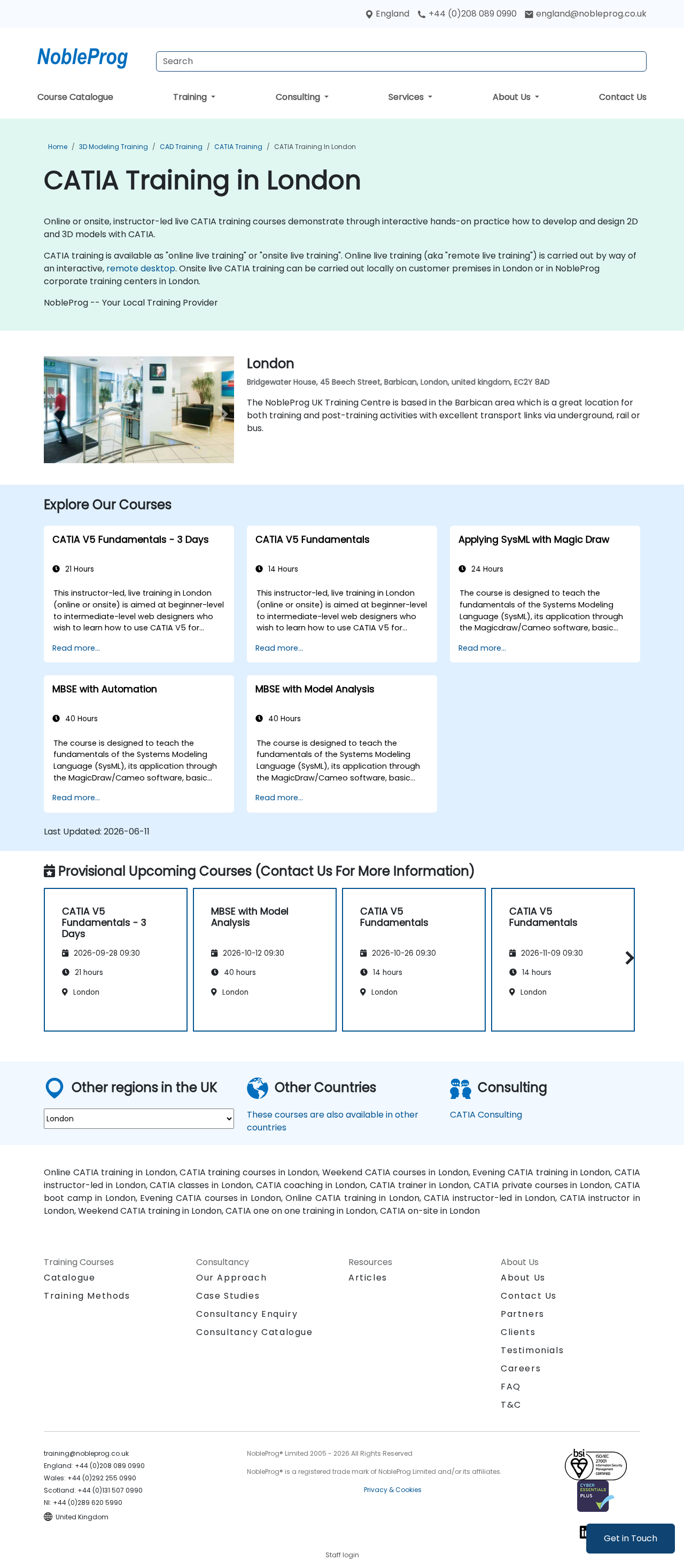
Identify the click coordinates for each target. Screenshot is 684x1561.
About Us (513, 97)
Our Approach (231, 1277)
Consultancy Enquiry (247, 1314)
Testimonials (532, 1350)
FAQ (511, 1386)
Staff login (342, 1554)
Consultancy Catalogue (254, 1332)
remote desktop (140, 268)
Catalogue (69, 1277)
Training (191, 97)
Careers (521, 1368)
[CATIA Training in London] (92, 56)
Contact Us (623, 97)
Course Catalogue (75, 97)
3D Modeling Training (113, 146)
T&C (511, 1405)
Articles (367, 1277)
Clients (518, 1332)
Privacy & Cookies (393, 1489)
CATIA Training (238, 146)
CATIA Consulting (486, 1115)
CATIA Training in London (315, 146)
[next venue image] (220, 414)
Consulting (299, 97)
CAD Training (181, 146)
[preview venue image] (58, 414)
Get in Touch (630, 1538)
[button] (627, 957)
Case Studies (228, 1296)
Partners (523, 1314)
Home (57, 146)
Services (407, 97)
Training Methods (87, 1296)
